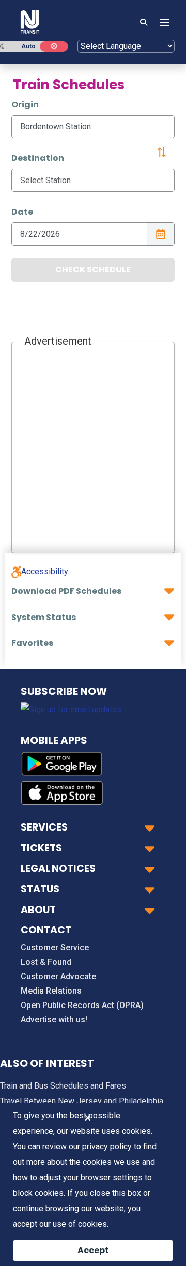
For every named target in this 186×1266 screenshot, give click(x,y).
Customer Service (55, 947)
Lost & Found (46, 962)
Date (22, 212)
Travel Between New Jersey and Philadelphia (81, 1101)
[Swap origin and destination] (162, 152)
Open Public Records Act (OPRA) (82, 1005)
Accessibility (44, 571)
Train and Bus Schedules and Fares (63, 1086)
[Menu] (161, 22)
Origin (25, 104)
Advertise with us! (54, 1020)
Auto (28, 46)
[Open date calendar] (161, 234)
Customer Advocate (58, 976)
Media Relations (51, 991)
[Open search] (143, 23)
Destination (37, 158)
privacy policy (107, 1146)
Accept (93, 1250)
